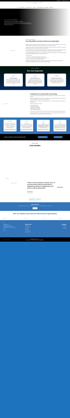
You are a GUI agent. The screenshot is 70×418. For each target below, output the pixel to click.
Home (18, 7)
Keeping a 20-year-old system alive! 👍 (13, 151)
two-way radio (47, 44)
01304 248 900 (6, 224)
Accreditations (64, 225)
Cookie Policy (8, 239)
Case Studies (46, 7)
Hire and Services (28, 7)
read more (8, 154)
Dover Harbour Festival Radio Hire (12, 170)
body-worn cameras (40, 52)
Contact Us (51, 7)
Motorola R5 (27, 228)
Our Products (22, 7)
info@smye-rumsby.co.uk (7, 225)
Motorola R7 (27, 229)
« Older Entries (7, 178)
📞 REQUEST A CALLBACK (35, 199)
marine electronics (52, 44)
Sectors (34, 7)
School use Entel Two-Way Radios (12, 161)
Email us (35, 208)
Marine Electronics (40, 7)
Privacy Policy (4, 239)
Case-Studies (65, 228)
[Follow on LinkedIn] (4, 230)
